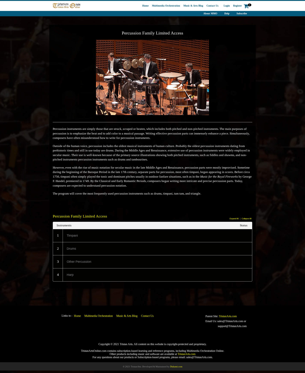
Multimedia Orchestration (166, 5)
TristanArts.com (228, 316)
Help (226, 13)
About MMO (210, 13)
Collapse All (246, 219)
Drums (71, 248)
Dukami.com (176, 366)
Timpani (72, 235)
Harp (70, 275)
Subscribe (242, 13)
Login (227, 5)
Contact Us (212, 5)
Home (145, 5)
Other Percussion (79, 261)
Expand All (234, 219)
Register (237, 5)
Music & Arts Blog (193, 5)
